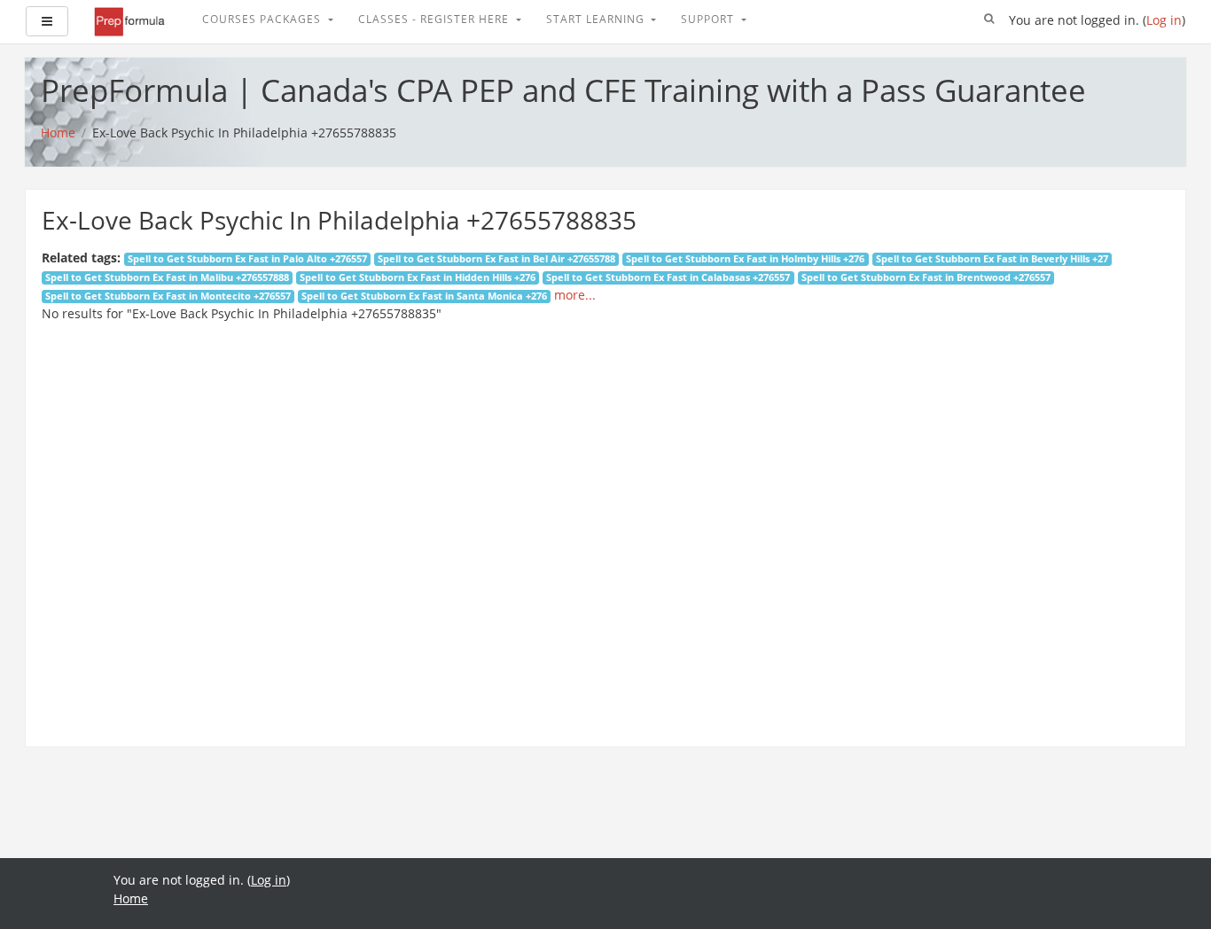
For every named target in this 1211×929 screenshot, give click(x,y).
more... (575, 294)
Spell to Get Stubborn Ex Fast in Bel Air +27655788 (496, 259)
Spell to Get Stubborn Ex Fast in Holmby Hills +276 (745, 259)
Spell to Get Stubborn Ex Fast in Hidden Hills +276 (417, 277)
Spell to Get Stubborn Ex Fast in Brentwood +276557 (926, 277)
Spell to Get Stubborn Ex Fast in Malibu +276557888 (167, 277)
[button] (989, 19)
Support (709, 19)
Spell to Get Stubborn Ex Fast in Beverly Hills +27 (992, 259)
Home (130, 898)
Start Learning (597, 19)
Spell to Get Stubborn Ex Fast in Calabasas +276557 (668, 277)
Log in (1164, 20)
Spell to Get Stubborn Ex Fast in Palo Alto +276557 (247, 259)
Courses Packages (263, 19)
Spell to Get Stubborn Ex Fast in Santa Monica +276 (424, 296)
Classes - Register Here (435, 19)
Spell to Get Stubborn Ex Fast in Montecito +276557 (168, 296)
